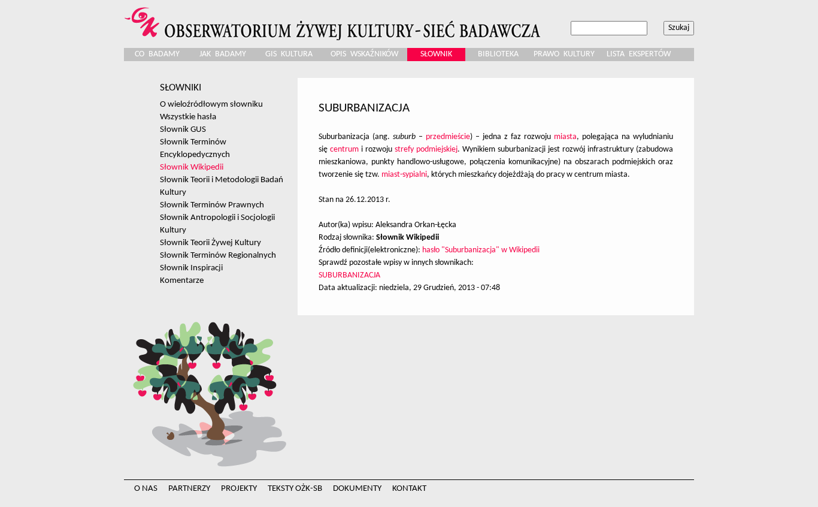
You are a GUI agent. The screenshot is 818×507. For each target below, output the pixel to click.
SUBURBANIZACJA (349, 275)
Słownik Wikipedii (191, 167)
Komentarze (182, 280)
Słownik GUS (183, 129)
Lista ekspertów (639, 54)
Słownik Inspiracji (191, 268)
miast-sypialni (404, 174)
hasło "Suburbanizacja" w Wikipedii (481, 250)
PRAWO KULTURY (564, 54)
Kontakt (409, 488)
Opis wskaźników (364, 54)
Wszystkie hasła (188, 117)
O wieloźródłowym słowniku (211, 104)
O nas (145, 488)
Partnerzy (189, 488)
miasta (565, 136)
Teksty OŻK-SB (295, 488)
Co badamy (157, 54)
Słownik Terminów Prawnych (212, 205)
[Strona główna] (334, 20)
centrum (344, 149)
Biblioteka (498, 54)
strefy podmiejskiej (426, 149)
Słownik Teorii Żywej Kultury (210, 243)
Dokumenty (357, 488)
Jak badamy (222, 54)
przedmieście (448, 136)
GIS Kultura (289, 54)
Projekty (239, 488)
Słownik (436, 54)
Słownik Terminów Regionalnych (218, 255)
